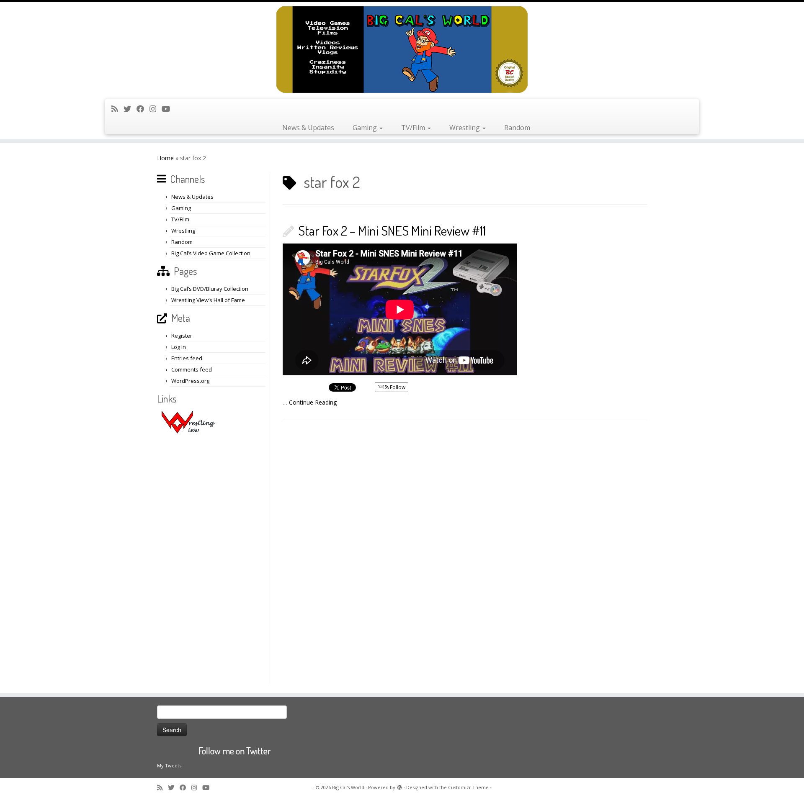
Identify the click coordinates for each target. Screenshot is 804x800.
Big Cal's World (348, 787)
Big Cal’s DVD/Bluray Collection (209, 288)
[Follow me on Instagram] (155, 109)
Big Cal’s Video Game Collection (210, 253)
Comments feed (191, 369)
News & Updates (308, 127)
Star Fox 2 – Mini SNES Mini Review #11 (392, 230)
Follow (397, 387)
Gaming (366, 127)
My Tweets (169, 765)
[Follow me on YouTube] (168, 109)
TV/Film (414, 127)
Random (517, 127)
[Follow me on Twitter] (130, 109)
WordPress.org (190, 381)
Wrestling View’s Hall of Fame (208, 300)
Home (165, 158)
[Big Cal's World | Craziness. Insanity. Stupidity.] (402, 49)
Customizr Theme (468, 787)
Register (181, 335)
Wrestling (465, 127)
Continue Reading (313, 402)
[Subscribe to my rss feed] (117, 109)
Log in (178, 347)
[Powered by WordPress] (399, 786)
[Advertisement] (212, 559)
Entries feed (186, 358)
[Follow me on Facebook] (143, 109)
